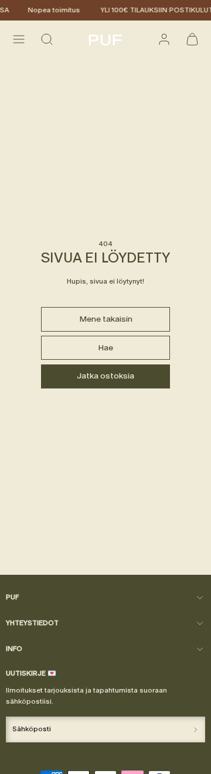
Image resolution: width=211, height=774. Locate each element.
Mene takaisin (105, 319)
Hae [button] (105, 348)
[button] (19, 39)
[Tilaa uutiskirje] (195, 729)
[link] (164, 39)
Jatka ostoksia (105, 376)
